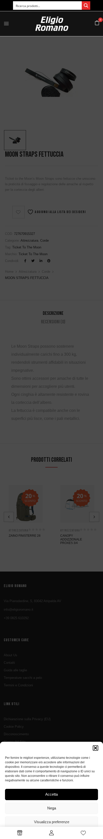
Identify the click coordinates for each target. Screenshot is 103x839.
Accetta (51, 794)
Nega (51, 808)
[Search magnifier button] (86, 5)
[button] (95, 748)
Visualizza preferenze (51, 822)
